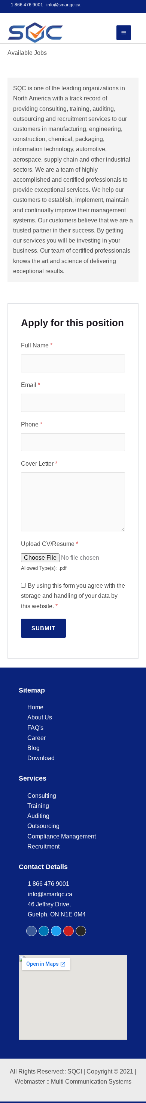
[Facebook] (31, 931)
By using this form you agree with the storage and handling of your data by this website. (73, 595)
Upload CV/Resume (49, 544)
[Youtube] (68, 931)
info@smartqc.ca (63, 4)
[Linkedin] (44, 931)
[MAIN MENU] (123, 32)
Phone (31, 424)
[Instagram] (81, 931)
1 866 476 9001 (27, 4)
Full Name (36, 345)
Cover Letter (39, 463)
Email (30, 385)
